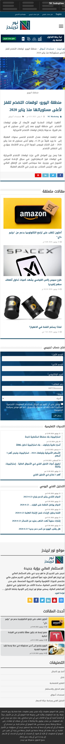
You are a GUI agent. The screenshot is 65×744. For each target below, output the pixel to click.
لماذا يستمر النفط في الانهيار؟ (45, 327)
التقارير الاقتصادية (57, 683)
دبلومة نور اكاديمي (20, 14)
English (59, 14)
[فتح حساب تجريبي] (32, 39)
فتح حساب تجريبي (34, 14)
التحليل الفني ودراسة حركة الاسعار (50, 700)
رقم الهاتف (57, 384)
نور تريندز (61, 49)
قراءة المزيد (59, 593)
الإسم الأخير (57, 364)
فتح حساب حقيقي (47, 14)
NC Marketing (53, 116)
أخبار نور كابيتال (57, 671)
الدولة (60, 394)
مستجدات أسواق (46, 49)
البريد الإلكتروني (55, 374)
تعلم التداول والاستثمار (54, 689)
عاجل (62, 677)
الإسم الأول (57, 354)
